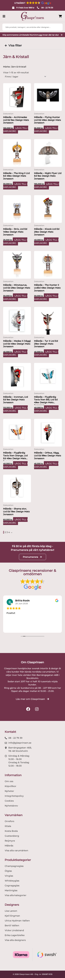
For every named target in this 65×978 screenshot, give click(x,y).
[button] (32, 3)
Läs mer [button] (11, 627)
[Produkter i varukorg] (60, 16)
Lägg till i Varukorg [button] (15, 130)
